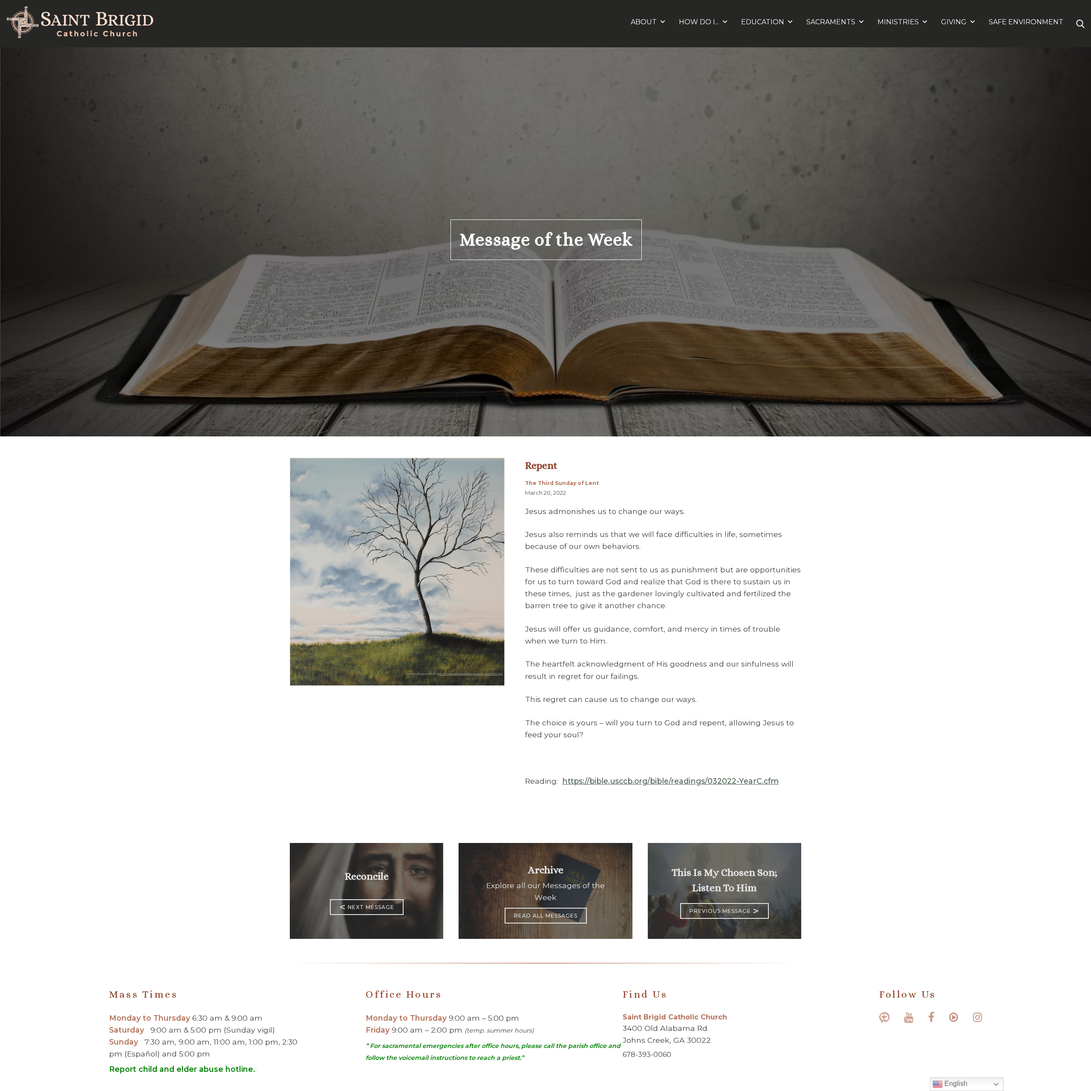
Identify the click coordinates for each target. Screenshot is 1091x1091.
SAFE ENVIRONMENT (1026, 22)
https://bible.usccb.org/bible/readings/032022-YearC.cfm (670, 780)
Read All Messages (545, 915)
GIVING (954, 22)
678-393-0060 (647, 1055)
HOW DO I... (699, 22)
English (955, 1083)
